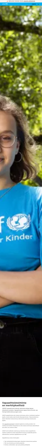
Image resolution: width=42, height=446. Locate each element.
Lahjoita (34, 4)
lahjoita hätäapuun (29, 1)
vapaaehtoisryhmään (9, 424)
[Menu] (38, 4)
